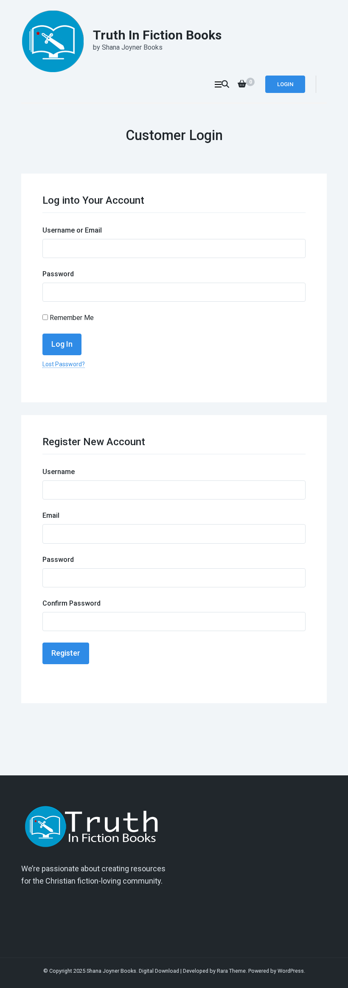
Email (50, 515)
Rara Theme (231, 971)
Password (58, 274)
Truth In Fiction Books (157, 35)
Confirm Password (71, 603)
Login (285, 84)
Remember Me (71, 318)
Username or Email (72, 230)
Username (58, 472)
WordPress (291, 971)
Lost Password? (63, 364)
